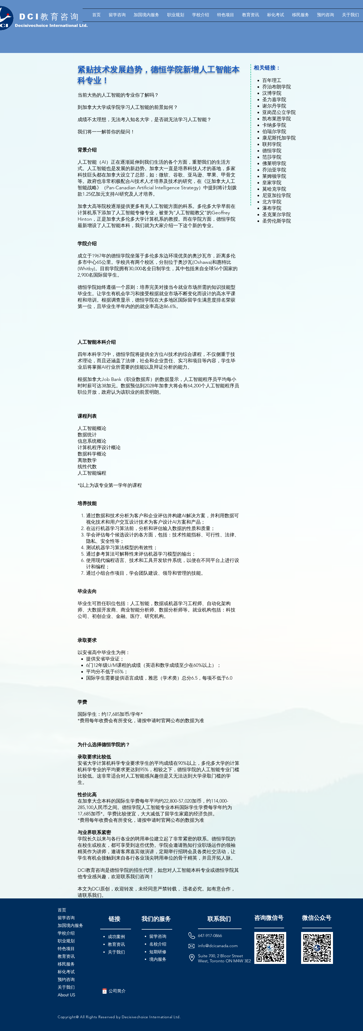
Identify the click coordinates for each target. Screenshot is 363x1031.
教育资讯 (66, 956)
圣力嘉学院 (274, 99)
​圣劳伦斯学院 (276, 221)
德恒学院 (271, 151)
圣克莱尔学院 (276, 214)
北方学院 (271, 202)
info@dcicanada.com (218, 945)
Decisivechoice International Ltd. (51, 25)
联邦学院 (271, 144)
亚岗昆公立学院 (279, 112)
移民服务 (66, 964)
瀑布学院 (271, 208)
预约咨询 (66, 979)
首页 (62, 910)
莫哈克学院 (274, 189)
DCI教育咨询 (50, 16)
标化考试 (66, 972)
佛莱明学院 (274, 163)
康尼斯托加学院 (279, 138)
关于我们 (66, 987)
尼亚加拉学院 (276, 195)
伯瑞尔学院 (274, 131)
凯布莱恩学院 (276, 119)
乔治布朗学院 (276, 87)
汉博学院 (271, 93)
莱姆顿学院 (274, 176)
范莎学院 (271, 157)
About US (66, 995)
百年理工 (271, 80)
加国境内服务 (70, 925)
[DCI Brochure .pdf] (104, 991)
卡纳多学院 (274, 125)
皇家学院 (271, 183)
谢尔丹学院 (274, 106)
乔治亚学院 (274, 170)
